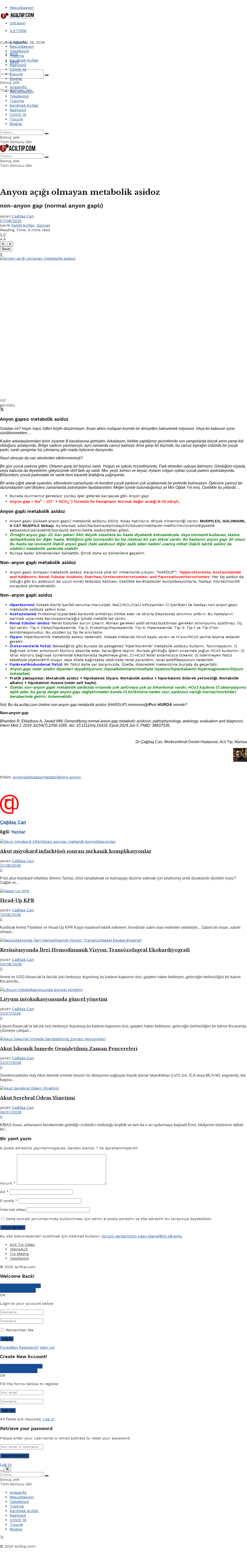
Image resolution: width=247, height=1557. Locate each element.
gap (39, 777)
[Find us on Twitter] (2, 1538)
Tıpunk (16, 74)
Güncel (43, 225)
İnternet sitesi (13, 1209)
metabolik (51, 777)
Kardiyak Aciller (24, 60)
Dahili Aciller (22, 225)
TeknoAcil (19, 1249)
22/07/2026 (10, 1062)
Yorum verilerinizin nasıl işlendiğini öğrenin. (142, 1236)
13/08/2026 (10, 914)
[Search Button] (46, 75)
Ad (4, 1191)
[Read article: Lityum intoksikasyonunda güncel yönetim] (123, 989)
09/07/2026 (10, 1112)
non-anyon (71, 777)
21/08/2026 (10, 865)
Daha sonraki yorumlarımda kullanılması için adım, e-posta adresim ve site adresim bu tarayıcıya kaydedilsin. (109, 1218)
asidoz (30, 777)
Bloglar (16, 78)
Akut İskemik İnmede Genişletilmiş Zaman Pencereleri (68, 1048)
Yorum (8, 1183)
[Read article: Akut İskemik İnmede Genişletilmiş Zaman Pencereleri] (123, 1039)
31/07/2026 (10, 1013)
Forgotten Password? (19, 1347)
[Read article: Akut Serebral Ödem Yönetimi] (123, 1088)
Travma (17, 55)
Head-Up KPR (17, 900)
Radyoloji (18, 65)
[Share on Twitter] (2, 410)
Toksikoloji (19, 51)
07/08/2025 (10, 220)
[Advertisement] (56, 28)
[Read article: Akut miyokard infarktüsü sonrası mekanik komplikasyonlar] (123, 841)
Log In (49, 1419)
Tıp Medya (19, 1253)
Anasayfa (18, 42)
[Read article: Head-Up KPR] (123, 891)
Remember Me (20, 1330)
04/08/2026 (11, 964)
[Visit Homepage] (18, 18)
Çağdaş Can (23, 216)
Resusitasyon (22, 7)
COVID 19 (18, 69)
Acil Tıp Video (22, 1244)
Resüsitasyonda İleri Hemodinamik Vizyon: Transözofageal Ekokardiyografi (95, 950)
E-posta (8, 1200)
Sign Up (47, 1347)
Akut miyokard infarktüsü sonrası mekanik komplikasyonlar (75, 851)
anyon (18, 777)
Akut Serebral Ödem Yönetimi (37, 1098)
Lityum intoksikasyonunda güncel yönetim (53, 999)
